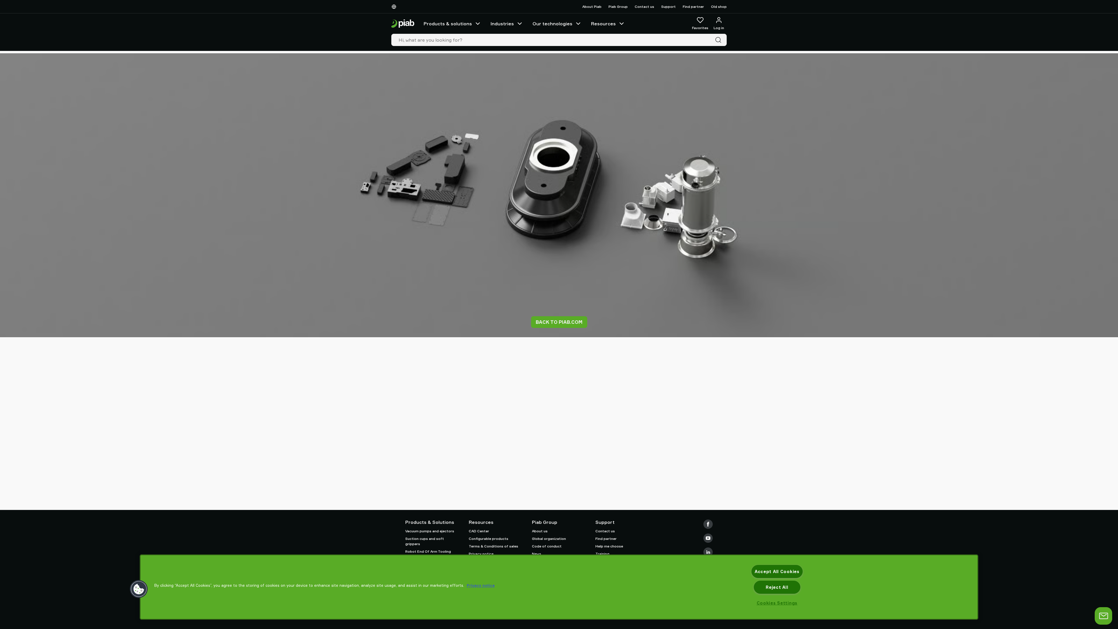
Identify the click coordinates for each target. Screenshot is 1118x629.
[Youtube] (708, 538)
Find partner (693, 6)
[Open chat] (1103, 616)
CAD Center (479, 531)
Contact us (644, 6)
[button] (139, 589)
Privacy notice (481, 554)
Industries (502, 23)
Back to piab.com (559, 322)
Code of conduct (547, 546)
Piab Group (618, 6)
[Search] (719, 40)
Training (602, 554)
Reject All (777, 587)
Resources (603, 23)
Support (668, 6)
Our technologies (552, 23)
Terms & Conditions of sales (493, 546)
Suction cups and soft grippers (424, 541)
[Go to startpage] (402, 24)
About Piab (592, 6)
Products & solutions (448, 23)
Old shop (719, 6)
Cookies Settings (777, 602)
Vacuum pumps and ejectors (429, 531)
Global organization (549, 538)
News (536, 554)
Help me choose (609, 546)
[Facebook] (708, 524)
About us (540, 531)
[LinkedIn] (708, 552)
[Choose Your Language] (395, 7)
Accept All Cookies (777, 571)
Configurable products (488, 538)
